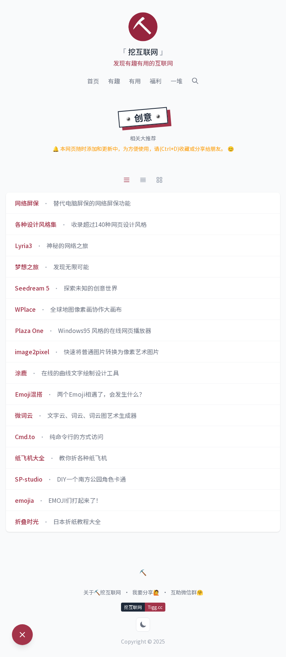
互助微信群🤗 (187, 592)
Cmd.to (25, 436)
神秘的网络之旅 (67, 245)
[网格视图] (159, 180)
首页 (93, 80)
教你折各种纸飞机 (83, 457)
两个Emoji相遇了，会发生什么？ (101, 394)
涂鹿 (21, 372)
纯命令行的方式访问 (76, 436)
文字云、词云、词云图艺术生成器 (92, 415)
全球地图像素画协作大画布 (86, 309)
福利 (156, 80)
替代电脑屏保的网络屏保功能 (92, 203)
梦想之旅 (27, 266)
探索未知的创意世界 (90, 287)
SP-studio (28, 479)
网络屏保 (27, 203)
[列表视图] (126, 180)
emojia (24, 500)
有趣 (114, 80)
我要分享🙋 (145, 592)
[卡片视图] (143, 180)
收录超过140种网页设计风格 (109, 224)
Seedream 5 (32, 287)
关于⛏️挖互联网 (102, 592)
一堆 (176, 80)
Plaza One (29, 330)
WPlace (25, 309)
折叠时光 (27, 521)
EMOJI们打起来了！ (75, 500)
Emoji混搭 (28, 394)
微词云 (24, 415)
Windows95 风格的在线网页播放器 (104, 330)
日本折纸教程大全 (77, 521)
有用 (135, 80)
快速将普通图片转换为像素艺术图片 (111, 351)
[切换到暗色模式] (143, 625)
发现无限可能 (71, 266)
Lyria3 (23, 245)
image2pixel (32, 351)
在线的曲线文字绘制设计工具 (80, 372)
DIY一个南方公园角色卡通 (91, 479)
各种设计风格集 (36, 224)
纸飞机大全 (30, 457)
